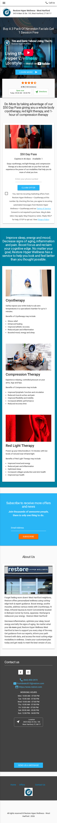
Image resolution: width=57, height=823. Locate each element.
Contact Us (40, 785)
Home (13, 785)
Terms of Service (44, 208)
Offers (22, 785)
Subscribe (28, 536)
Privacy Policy (43, 219)
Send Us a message (28, 765)
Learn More (28, 72)
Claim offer (28, 187)
